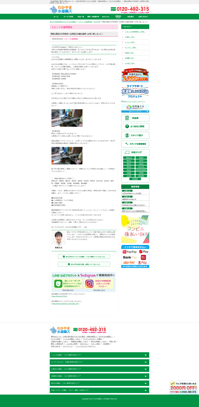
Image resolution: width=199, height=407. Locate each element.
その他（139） (130, 63)
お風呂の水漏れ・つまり (59, 341)
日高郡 (129, 176)
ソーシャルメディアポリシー (85, 346)
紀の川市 (141, 167)
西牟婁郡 (141, 176)
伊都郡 (129, 173)
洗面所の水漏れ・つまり (79, 341)
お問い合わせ (55, 346)
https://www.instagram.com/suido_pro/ (65, 303)
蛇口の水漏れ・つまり (99, 341)
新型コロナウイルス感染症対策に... (134, 211)
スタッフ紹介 (95, 344)
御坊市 (129, 164)
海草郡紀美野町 (141, 170)
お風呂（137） (130, 37)
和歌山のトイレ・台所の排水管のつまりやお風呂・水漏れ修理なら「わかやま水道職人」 (82, 336)
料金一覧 (113, 341)
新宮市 (129, 167)
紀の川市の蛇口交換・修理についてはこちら (85, 264)
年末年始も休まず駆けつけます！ (134, 205)
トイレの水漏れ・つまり (71, 339)
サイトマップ (67, 346)
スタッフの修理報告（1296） (135, 32)
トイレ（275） (130, 42)
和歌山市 (129, 157)
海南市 (141, 157)
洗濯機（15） (129, 58)
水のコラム (84, 344)
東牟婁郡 (135, 179)
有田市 (141, 160)
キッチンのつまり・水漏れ (92, 339)
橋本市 (129, 160)
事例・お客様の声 (57, 344)
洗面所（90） (129, 53)
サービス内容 (55, 339)
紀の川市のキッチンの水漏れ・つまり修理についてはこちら (85, 256)
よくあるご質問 (71, 344)
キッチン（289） (131, 47)
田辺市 (141, 164)
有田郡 (141, 173)
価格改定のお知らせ (129, 199)
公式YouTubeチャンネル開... (132, 193)
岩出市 (129, 170)
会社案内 (106, 344)
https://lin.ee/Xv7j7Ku (59, 296)
